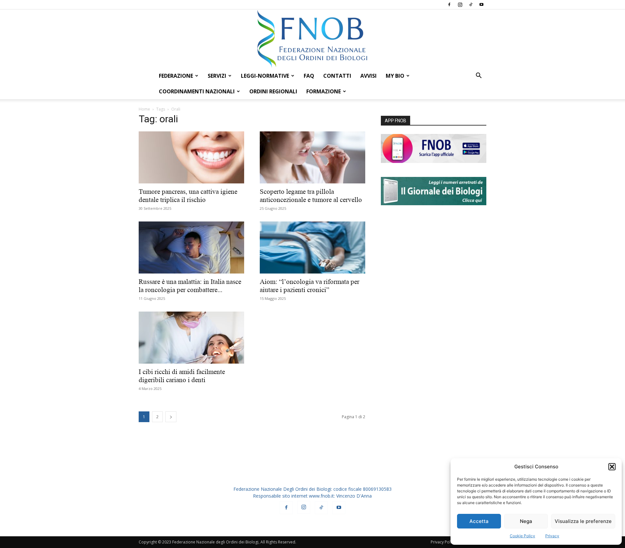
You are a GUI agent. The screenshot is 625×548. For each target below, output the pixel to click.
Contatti (337, 75)
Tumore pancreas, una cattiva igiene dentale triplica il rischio (188, 196)
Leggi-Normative (265, 75)
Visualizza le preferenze (583, 521)
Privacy (552, 535)
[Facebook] (449, 4)
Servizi (217, 75)
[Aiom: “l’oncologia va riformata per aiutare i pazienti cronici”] (312, 247)
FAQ (309, 75)
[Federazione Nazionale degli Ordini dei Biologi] (312, 38)
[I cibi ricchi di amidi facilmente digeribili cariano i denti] (191, 338)
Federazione (176, 75)
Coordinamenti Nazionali (197, 91)
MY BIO (395, 75)
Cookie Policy (522, 535)
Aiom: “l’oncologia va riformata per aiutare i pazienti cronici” (309, 286)
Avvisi (368, 75)
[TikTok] (471, 4)
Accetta (479, 521)
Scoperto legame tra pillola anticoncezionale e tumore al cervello (312, 196)
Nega (526, 521)
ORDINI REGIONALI (273, 91)
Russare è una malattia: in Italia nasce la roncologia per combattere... (190, 286)
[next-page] (170, 416)
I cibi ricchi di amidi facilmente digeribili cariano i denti (182, 376)
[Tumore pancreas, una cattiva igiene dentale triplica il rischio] (191, 157)
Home (144, 109)
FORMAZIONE (323, 91)
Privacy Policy (443, 542)
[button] (612, 466)
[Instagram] (460, 4)
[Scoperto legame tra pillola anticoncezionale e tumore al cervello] (312, 157)
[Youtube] (481, 4)
